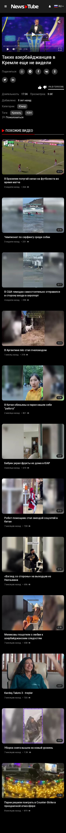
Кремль (16, 112)
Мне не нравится (44, 87)
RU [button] (60, 6)
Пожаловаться (14, 117)
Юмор (22, 106)
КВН (29, 112)
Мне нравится (39, 87)
